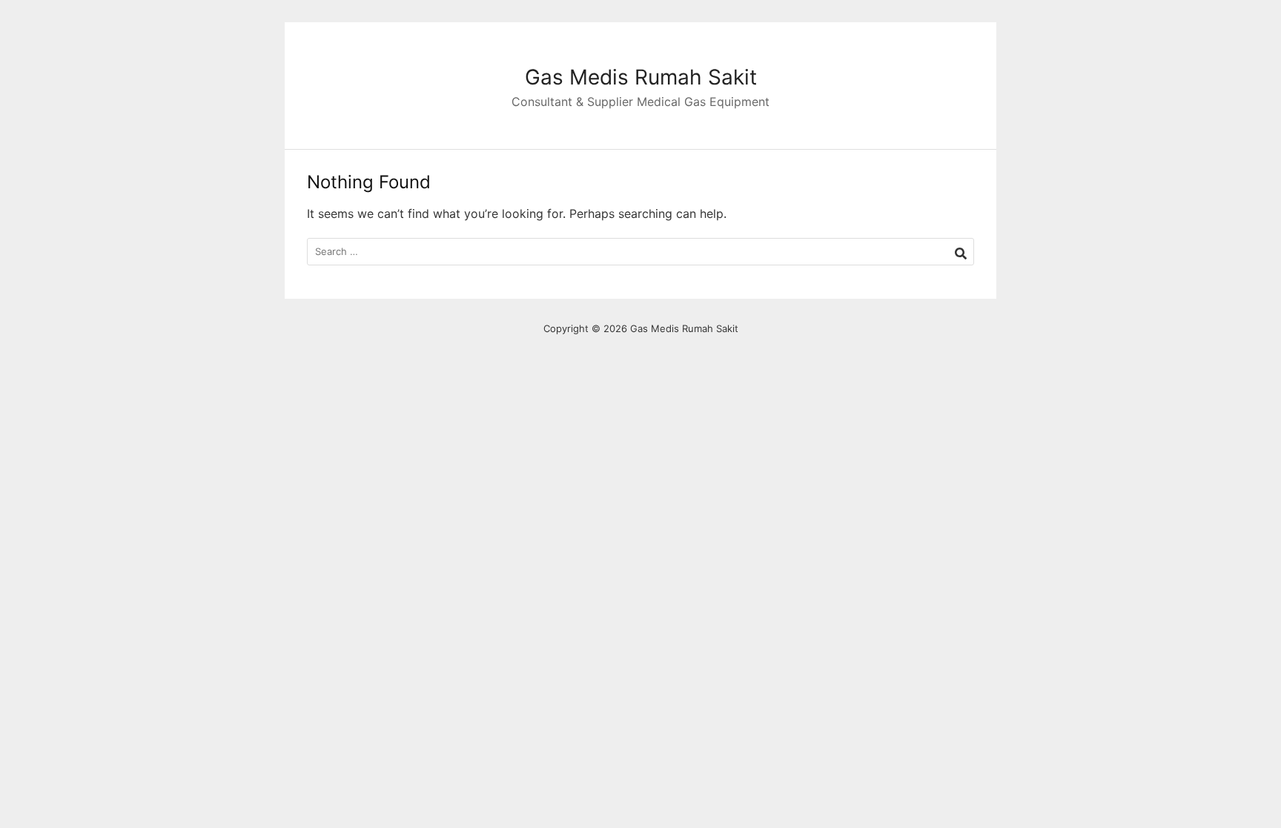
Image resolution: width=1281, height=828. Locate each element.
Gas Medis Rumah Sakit (641, 77)
